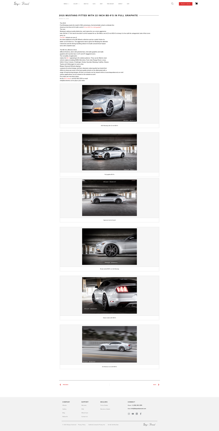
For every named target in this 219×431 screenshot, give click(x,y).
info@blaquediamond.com (138, 408)
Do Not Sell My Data (113, 424)
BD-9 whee (67, 78)
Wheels (65, 3)
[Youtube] (133, 414)
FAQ (82, 409)
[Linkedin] (137, 414)
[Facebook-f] (141, 414)
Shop (101, 3)
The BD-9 (62, 37)
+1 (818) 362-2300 (137, 405)
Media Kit (65, 416)
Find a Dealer (110, 3)
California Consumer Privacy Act (96, 424)
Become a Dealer (105, 409)
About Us (86, 3)
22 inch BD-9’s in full (90, 27)
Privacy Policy (81, 424)
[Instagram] (129, 414)
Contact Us (84, 416)
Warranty (83, 405)
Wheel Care (84, 412)
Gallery (75, 3)
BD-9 (68, 58)
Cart (128, 3)
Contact (120, 3)
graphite (98, 27)
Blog (94, 3)
